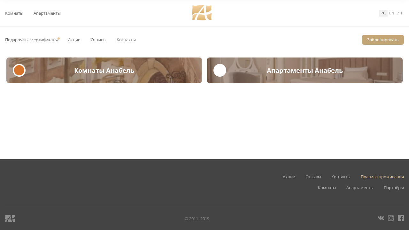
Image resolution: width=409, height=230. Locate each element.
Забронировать (383, 39)
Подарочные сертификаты (31, 39)
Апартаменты (47, 13)
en (391, 13)
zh (399, 13)
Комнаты (14, 13)
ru (383, 13)
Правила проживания (382, 176)
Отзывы (98, 39)
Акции (74, 39)
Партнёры (394, 187)
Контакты (126, 39)
